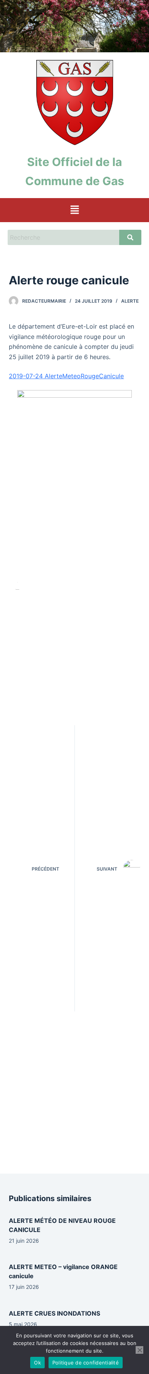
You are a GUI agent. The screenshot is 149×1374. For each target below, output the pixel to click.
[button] (74, 210)
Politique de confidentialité (85, 1362)
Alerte (130, 301)
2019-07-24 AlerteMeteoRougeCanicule (66, 376)
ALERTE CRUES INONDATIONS (54, 1313)
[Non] (139, 1350)
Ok (37, 1362)
